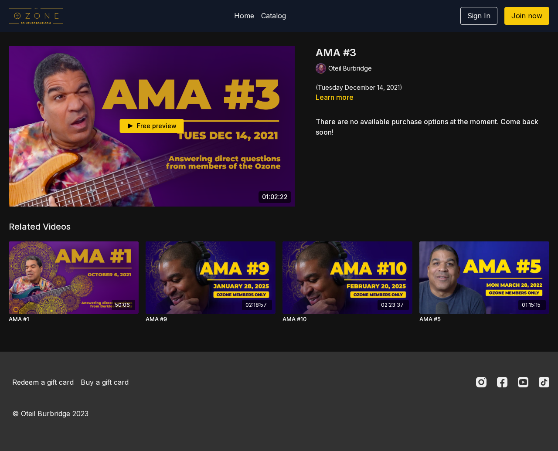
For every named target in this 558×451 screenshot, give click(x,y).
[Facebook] (502, 382)
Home (244, 15)
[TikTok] (544, 382)
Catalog (273, 15)
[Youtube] (523, 382)
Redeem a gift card (43, 382)
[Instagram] (481, 382)
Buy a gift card (105, 382)
